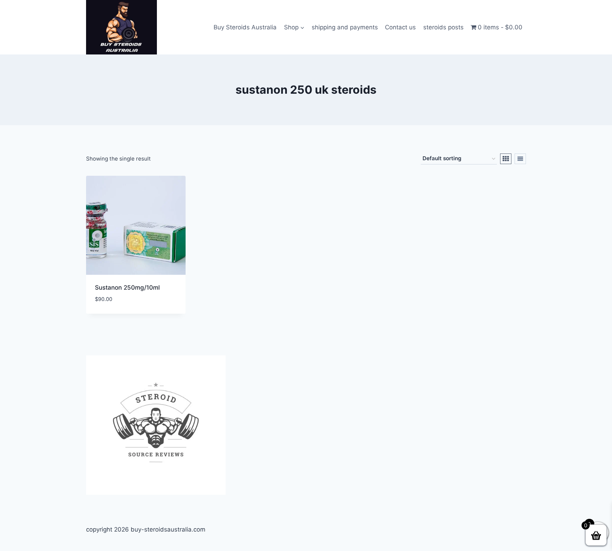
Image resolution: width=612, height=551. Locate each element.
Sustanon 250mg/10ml (127, 287)
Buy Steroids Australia (245, 27)
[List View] (520, 158)
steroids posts (443, 27)
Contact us (400, 27)
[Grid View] (505, 158)
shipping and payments (345, 27)
